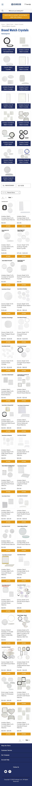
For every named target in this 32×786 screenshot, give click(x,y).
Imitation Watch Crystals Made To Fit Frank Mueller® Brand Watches (23, 513)
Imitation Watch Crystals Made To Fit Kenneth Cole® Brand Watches (23, 695)
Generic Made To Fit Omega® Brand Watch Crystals (23, 362)
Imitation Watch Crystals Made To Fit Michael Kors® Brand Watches (7, 483)
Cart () (28, 4)
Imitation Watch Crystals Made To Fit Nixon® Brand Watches (24, 391)
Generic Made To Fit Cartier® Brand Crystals (7, 362)
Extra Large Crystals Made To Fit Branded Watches (7, 694)
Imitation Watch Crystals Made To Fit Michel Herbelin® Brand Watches (7, 392)
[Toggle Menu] (2, 4)
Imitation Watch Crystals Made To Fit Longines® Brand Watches (23, 483)
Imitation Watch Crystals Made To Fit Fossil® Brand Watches (8, 542)
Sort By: (4, 192)
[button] (8, 186)
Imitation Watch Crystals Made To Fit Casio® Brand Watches (8, 218)
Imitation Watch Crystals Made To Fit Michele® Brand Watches (23, 452)
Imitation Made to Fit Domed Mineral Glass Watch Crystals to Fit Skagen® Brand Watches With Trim (23, 633)
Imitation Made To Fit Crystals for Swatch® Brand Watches (7, 276)
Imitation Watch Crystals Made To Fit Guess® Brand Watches (7, 513)
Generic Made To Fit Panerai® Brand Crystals (7, 305)
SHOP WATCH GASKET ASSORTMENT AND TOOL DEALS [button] (16, 16)
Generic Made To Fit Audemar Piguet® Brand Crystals (23, 246)
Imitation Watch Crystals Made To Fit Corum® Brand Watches (7, 247)
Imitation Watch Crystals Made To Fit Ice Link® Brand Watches (7, 725)
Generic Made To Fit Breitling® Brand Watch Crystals (23, 305)
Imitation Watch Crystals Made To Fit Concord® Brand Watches (7, 572)
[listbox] (13, 192)
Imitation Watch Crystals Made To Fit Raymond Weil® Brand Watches (8, 422)
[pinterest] (10, 771)
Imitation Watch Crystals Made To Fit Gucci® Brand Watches (24, 218)
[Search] (1, 11)
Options (8, 226)
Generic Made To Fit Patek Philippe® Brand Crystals (7, 334)
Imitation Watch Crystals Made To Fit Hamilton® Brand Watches (23, 725)
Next (10, 197)
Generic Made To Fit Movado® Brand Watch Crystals (8, 663)
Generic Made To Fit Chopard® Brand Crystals (23, 334)
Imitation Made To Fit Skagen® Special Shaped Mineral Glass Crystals (23, 664)
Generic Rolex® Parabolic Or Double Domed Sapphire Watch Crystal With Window (7, 633)
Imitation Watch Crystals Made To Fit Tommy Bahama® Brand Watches (23, 422)
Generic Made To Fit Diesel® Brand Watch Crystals (23, 601)
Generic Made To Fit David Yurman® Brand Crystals (23, 276)
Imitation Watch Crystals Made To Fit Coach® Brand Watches (23, 572)
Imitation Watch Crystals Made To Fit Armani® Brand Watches (7, 602)
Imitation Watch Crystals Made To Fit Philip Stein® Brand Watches (7, 452)
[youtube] (5, 771)
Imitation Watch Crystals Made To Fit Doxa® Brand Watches (23, 542)
